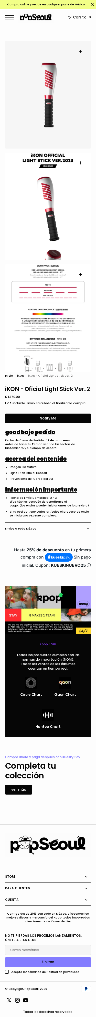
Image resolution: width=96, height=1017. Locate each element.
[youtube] (26, 1000)
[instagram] (17, 1000)
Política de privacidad (63, 972)
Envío (31, 403)
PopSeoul (32, 989)
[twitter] (9, 1000)
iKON (20, 376)
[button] (11, 17)
